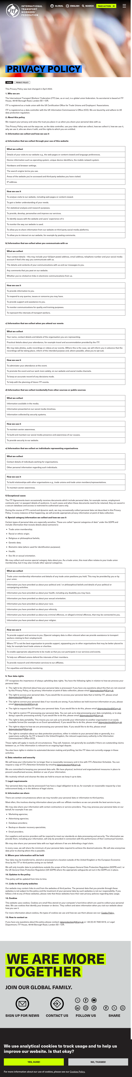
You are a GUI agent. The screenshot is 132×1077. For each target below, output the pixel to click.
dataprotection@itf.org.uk (101, 690)
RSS (94, 1008)
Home (9, 82)
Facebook (86, 1000)
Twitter (77, 1000)
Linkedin (77, 1008)
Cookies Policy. (77, 1071)
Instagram (86, 1008)
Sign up (22, 1005)
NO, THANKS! (98, 1061)
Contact (57, 1005)
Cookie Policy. (107, 912)
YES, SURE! (34, 1061)
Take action (104, 6)
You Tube (94, 1000)
